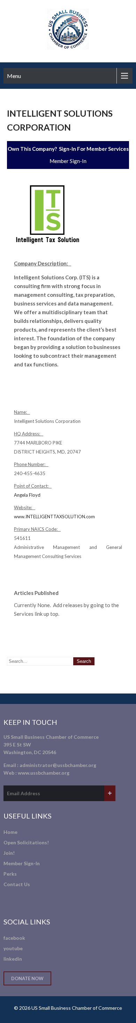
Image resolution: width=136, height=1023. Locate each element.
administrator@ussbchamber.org (58, 765)
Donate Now (27, 978)
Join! (9, 853)
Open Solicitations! (26, 842)
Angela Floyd (27, 495)
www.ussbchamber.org (43, 773)
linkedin (12, 959)
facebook (14, 938)
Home (10, 832)
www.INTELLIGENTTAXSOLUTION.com (54, 516)
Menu (14, 75)
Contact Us (16, 884)
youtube (13, 948)
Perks (10, 874)
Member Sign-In (68, 161)
